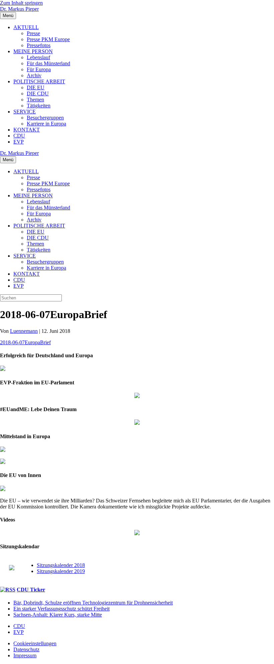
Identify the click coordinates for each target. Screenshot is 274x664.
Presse (33, 33)
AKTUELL (26, 27)
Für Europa (39, 69)
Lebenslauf (38, 57)
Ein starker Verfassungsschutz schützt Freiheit (61, 608)
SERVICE (24, 111)
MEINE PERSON (33, 51)
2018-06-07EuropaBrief (25, 342)
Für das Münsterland (48, 63)
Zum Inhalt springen (21, 3)
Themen (35, 99)
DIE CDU (38, 93)
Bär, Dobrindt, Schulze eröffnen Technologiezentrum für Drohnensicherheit (93, 602)
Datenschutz (26, 649)
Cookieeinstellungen (34, 643)
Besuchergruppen (45, 117)
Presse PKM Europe (48, 39)
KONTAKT (26, 129)
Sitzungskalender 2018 (61, 565)
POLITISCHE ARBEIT (39, 81)
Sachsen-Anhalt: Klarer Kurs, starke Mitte (57, 615)
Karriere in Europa (46, 123)
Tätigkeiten (38, 105)
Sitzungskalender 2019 (61, 571)
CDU (19, 135)
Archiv (34, 75)
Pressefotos (38, 45)
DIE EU (35, 87)
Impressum (24, 655)
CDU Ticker (31, 589)
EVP (18, 142)
